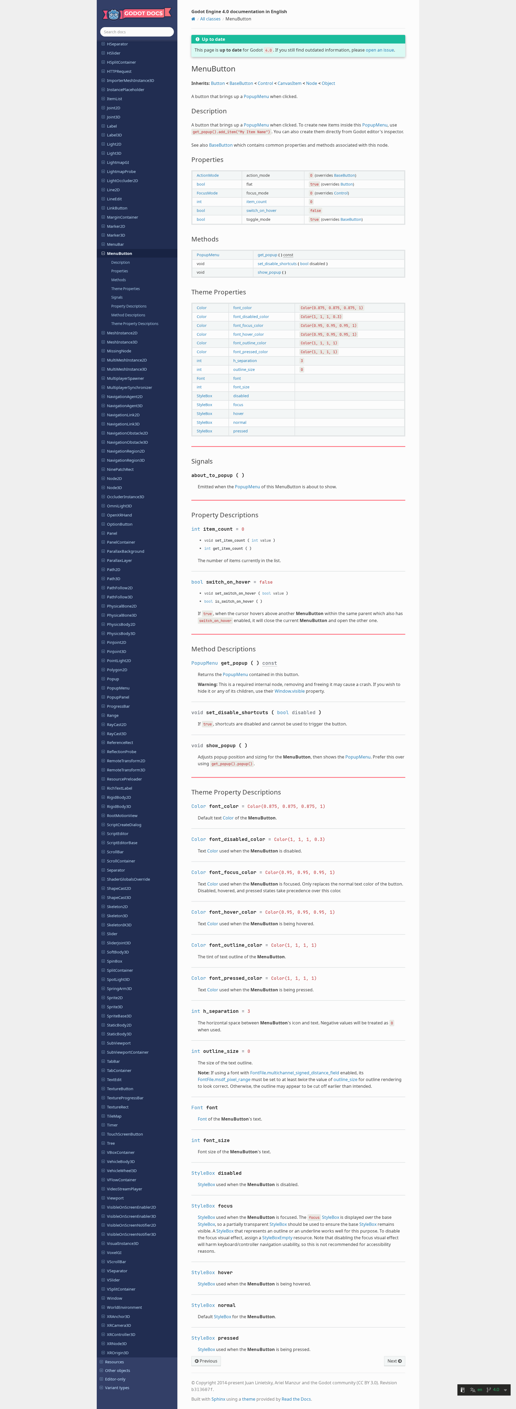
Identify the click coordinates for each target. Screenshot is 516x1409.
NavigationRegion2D (126, 451)
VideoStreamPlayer (124, 1188)
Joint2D (113, 107)
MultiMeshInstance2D (127, 360)
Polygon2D (117, 669)
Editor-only (115, 1379)
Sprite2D (115, 997)
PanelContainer (121, 542)
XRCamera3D (119, 1325)
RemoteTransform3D (126, 769)
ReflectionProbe (121, 751)
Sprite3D (115, 1006)
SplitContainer (120, 970)
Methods (118, 279)
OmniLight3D (119, 505)
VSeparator (117, 1270)
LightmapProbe (121, 171)
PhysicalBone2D (122, 606)
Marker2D (116, 226)
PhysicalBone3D (122, 615)
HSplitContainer (121, 62)
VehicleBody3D (121, 1161)
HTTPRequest (119, 71)
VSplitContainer (121, 1289)
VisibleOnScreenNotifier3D (131, 1234)
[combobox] (137, 32)
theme (248, 1399)
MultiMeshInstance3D (127, 369)
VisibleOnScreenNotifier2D (131, 1225)
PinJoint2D (116, 642)
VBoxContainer (121, 1152)
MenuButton (119, 253)
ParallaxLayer (119, 560)
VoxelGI (114, 1252)
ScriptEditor (117, 833)
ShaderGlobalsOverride (128, 879)
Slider (112, 933)
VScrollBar (116, 1261)
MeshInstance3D (122, 342)
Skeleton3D (117, 915)
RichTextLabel (119, 788)
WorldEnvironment (124, 1307)
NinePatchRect (120, 469)
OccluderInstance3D (125, 496)
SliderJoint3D (119, 942)
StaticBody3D (119, 1033)
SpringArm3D (119, 988)
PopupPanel (118, 697)
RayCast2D (117, 724)
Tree (111, 1143)
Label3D (114, 135)
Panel (112, 533)
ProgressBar (118, 706)
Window (114, 1298)
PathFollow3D (120, 596)
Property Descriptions (128, 306)
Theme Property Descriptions (134, 323)
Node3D (114, 487)
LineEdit (114, 198)
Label (112, 126)
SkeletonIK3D (119, 924)
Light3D (114, 153)
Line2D (113, 189)
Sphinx (218, 1399)
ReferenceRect (120, 742)
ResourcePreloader (124, 779)
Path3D (113, 578)
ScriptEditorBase (122, 842)
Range (113, 715)
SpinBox (114, 961)
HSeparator (117, 43)
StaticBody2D (119, 1025)
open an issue (380, 50)
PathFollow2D (120, 587)
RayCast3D (117, 733)
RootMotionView (122, 815)
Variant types (117, 1387)
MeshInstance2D (122, 332)
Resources (114, 1361)
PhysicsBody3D (121, 633)
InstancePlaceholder (125, 89)
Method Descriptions (128, 315)
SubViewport (119, 1043)
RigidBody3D (119, 806)
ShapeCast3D (119, 897)
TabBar (113, 1061)
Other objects (117, 1370)
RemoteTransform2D (126, 760)
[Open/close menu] (103, 43)
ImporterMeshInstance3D (130, 80)
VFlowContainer (121, 1179)
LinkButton (117, 208)
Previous (208, 1361)
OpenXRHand (119, 515)
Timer (112, 1125)
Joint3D (113, 117)
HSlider (113, 53)
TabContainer (119, 1070)
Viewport (115, 1198)
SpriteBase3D (119, 1015)
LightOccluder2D (122, 180)
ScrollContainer (121, 861)
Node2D (114, 478)
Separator (116, 870)
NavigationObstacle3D (127, 442)
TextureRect (117, 1107)
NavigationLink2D (123, 414)
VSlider (113, 1279)
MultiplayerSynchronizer (129, 387)
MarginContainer (122, 217)
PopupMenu (118, 688)
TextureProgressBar (125, 1097)
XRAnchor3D (118, 1316)
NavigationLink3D (123, 424)
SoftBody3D (118, 952)
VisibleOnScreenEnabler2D (131, 1207)
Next (393, 1361)
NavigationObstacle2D (127, 433)
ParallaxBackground (125, 551)
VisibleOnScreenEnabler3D (131, 1216)
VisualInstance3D (123, 1243)
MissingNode (119, 350)
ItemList (114, 98)
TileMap (114, 1116)
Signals (117, 297)
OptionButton (119, 524)
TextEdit (114, 1079)
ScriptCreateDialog (124, 824)
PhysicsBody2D (121, 624)
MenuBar (115, 244)
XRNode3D (117, 1343)
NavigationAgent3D (125, 405)
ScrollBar (115, 851)
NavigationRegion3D (126, 460)
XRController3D (121, 1334)
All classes (210, 19)
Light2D (114, 144)
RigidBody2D (119, 797)
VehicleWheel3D (122, 1170)
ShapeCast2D (119, 888)
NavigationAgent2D (125, 396)
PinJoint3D (116, 651)
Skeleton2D (117, 906)
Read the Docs (296, 1399)
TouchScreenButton (125, 1134)
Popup (113, 678)
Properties (119, 271)
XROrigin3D (118, 1352)
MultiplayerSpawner (125, 378)
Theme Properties (125, 288)
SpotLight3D (118, 979)
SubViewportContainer (128, 1052)
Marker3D (116, 235)
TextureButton (120, 1088)
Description (120, 262)
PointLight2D (119, 660)
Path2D (113, 569)
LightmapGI (118, 162)
